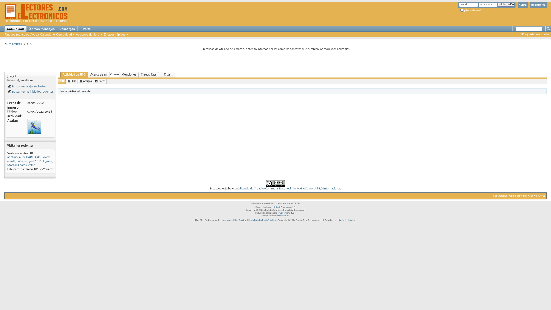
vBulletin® (277, 207)
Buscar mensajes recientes (28, 86)
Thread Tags (148, 74)
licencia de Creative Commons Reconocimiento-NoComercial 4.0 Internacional (290, 188)
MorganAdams (17, 165)
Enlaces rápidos (114, 34)
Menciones (128, 74)
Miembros (15, 44)
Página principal (517, 195)
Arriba (541, 195)
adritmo (12, 157)
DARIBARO (33, 157)
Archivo (532, 195)
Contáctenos (500, 195)
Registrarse (538, 4)
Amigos (87, 81)
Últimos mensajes (42, 29)
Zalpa (31, 165)
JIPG (73, 81)
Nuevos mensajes (17, 34)
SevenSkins (283, 216)
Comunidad (15, 29)
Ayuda (523, 4)
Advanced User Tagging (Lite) (238, 220)
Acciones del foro (87, 34)
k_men (47, 161)
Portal (87, 29)
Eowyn (46, 157)
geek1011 (35, 161)
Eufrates (22, 161)
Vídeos (114, 74)
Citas (167, 74)
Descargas (67, 29)
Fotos (102, 81)
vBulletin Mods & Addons (265, 220)
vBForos (284, 213)
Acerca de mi (98, 74)
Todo (61, 81)
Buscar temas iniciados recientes (32, 91)
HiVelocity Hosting (346, 220)
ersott (11, 161)
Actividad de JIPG (74, 74)
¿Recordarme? (472, 10)
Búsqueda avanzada (535, 34)
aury (22, 157)
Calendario (47, 34)
